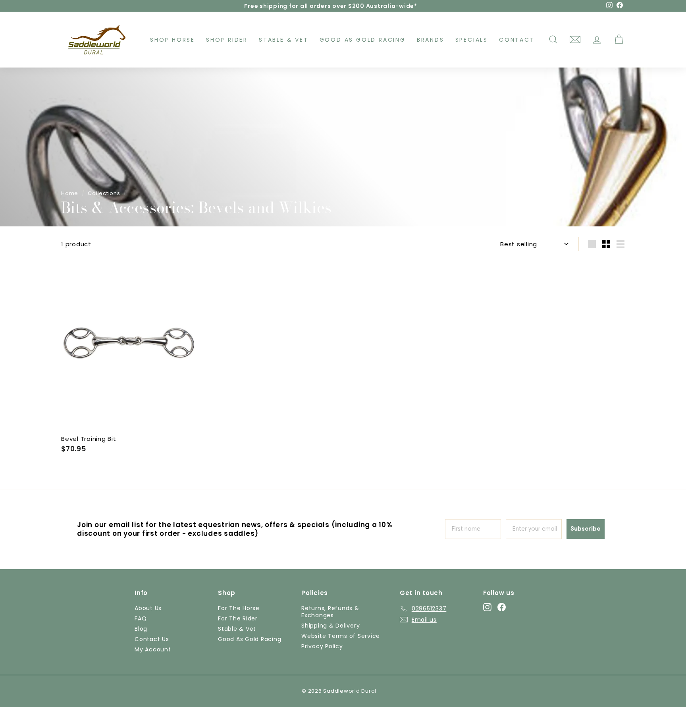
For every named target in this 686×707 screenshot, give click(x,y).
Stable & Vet (283, 40)
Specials (471, 40)
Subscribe (585, 529)
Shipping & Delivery (330, 626)
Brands (430, 40)
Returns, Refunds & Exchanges (330, 611)
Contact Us (152, 639)
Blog (141, 629)
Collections (104, 193)
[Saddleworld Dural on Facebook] (501, 607)
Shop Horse (172, 40)
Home (69, 193)
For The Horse (239, 608)
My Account (153, 649)
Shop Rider (227, 40)
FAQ (140, 618)
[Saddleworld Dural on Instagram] (487, 607)
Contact (517, 40)
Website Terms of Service (340, 636)
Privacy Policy (322, 646)
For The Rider (238, 618)
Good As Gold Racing (363, 40)
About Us (148, 608)
